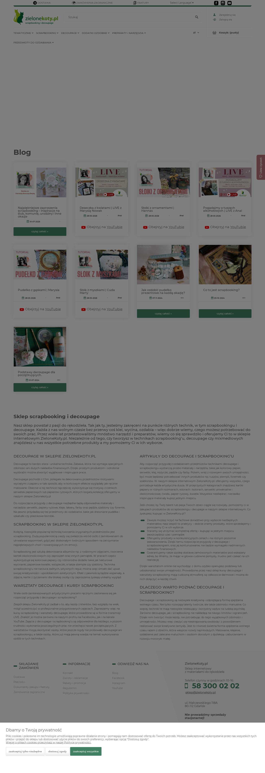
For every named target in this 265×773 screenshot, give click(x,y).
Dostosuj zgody (57, 751)
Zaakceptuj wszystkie (86, 751)
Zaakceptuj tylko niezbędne (25, 751)
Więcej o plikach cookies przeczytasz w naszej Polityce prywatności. (48, 742)
